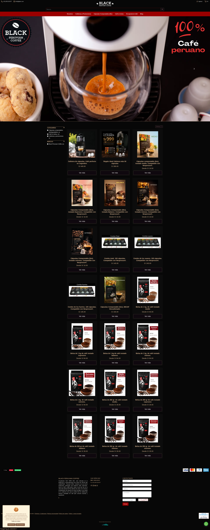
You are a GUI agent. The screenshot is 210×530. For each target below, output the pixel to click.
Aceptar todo (11, 524)
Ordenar (158, 126)
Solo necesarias (20, 524)
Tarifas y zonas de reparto (75, 513)
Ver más (82, 173)
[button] (16, 68)
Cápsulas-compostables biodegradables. (56, 131)
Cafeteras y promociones (56, 137)
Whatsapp (18, 470)
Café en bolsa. (54, 134)
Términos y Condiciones (41, 513)
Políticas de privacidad (52, 513)
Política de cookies (63, 513)
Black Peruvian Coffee (56, 144)
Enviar (125, 504)
